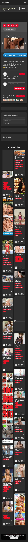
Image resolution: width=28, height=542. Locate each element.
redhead (17, 287)
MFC (9, 487)
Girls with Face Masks (22, 365)
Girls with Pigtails (21, 438)
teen (17, 235)
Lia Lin (21, 166)
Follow (22, 74)
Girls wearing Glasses (10, 345)
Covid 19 (17, 352)
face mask (18, 354)
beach (17, 160)
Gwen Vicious (7, 286)
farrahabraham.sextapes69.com (10, 29)
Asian (17, 229)
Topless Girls (20, 461)
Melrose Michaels (7, 338)
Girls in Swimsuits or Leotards (12, 271)
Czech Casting (7, 120)
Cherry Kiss (6, 459)
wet (16, 168)
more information (16, 536)
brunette (18, 162)
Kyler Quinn (6, 361)
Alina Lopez (18, 257)
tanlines (5, 288)
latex (5, 363)
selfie (21, 431)
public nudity (18, 233)
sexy (5, 188)
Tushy (20, 261)
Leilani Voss (18, 231)
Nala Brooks (18, 285)
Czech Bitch (7, 118)
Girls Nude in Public (22, 242)
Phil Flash (6, 123)
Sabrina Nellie (7, 517)
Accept (14, 538)
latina (17, 166)
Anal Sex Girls (21, 268)
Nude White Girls (21, 389)
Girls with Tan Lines (10, 295)
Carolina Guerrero (19, 164)
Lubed (5, 184)
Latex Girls (8, 370)
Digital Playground (7, 262)
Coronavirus (18, 350)
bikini (21, 160)
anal (17, 259)
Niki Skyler (6, 489)
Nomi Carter (6, 186)
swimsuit (9, 188)
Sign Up (23, 8)
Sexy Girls (20, 205)
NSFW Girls (5, 2)
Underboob (8, 524)
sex (16, 261)
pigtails (17, 431)
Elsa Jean (9, 309)
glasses (9, 336)
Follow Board (20, 95)
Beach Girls (20, 175)
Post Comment (19, 88)
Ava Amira (6, 258)
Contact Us (7, 137)
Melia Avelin (18, 198)
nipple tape (18, 358)
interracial (18, 283)
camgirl (5, 336)
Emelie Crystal (19, 405)
